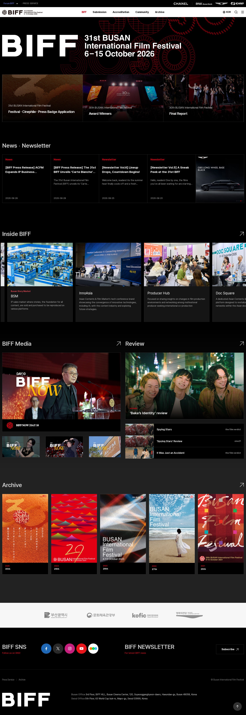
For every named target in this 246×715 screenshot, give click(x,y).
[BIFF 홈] (22, 12)
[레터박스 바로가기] (93, 648)
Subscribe (228, 649)
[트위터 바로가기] (58, 648)
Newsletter (36, 145)
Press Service (8, 679)
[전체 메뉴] (242, 12)
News (9, 145)
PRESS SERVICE (30, 3)
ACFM (6, 3)
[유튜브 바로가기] (81, 648)
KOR (228, 12)
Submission (99, 12)
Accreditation (121, 12)
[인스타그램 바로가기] (70, 648)
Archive (159, 12)
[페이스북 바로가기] (46, 648)
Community (142, 12)
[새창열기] (56, 615)
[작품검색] (236, 12)
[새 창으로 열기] (35, 282)
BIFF (84, 12)
